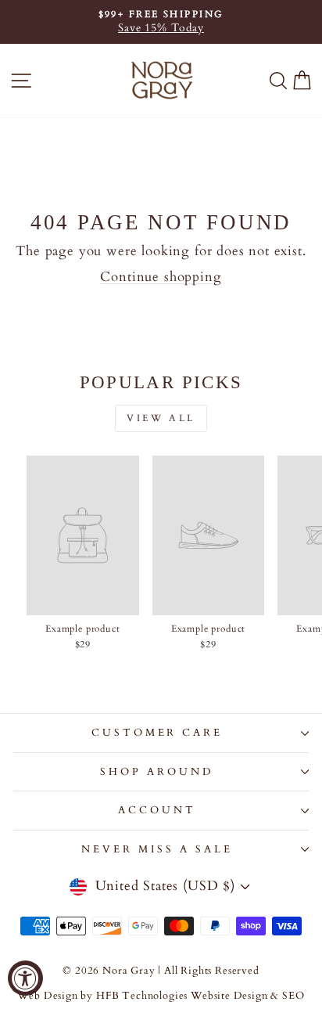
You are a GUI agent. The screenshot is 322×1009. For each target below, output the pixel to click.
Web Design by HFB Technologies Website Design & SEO (160, 996)
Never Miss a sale (157, 849)
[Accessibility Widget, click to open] (25, 978)
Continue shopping (160, 277)
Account (157, 810)
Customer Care (157, 733)
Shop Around (157, 772)
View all (161, 418)
